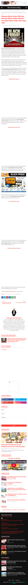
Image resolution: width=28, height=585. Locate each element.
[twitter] (20, 399)
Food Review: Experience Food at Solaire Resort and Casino (16, 477)
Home (2, 11)
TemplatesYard (13, 582)
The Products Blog (14, 8)
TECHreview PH (4, 527)
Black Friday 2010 (8, 294)
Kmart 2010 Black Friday (14, 201)
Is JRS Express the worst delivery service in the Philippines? (17, 495)
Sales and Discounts (8, 11)
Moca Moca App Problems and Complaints (14, 483)
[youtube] (7, 402)
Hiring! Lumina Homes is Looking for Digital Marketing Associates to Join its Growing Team (12, 525)
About (13, 580)
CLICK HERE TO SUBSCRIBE (14, 458)
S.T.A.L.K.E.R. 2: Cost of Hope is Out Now (16, 551)
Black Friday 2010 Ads (10, 291)
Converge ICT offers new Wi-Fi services (9, 528)
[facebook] (7, 399)
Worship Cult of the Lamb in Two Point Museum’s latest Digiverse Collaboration (16, 546)
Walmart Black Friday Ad (14, 79)
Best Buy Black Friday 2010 (14, 127)
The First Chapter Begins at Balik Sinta (16, 499)
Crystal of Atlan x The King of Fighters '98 (16, 540)
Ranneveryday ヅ (5, 523)
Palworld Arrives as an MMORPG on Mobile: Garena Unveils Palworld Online (16, 489)
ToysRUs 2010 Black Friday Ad (14, 248)
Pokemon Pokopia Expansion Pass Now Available (11, 520)
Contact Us (18, 580)
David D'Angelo (5, 25)
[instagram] (20, 402)
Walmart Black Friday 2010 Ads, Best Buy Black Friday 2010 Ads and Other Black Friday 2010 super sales (16, 340)
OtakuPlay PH (4, 519)
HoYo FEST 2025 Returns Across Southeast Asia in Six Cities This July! (13, 445)
